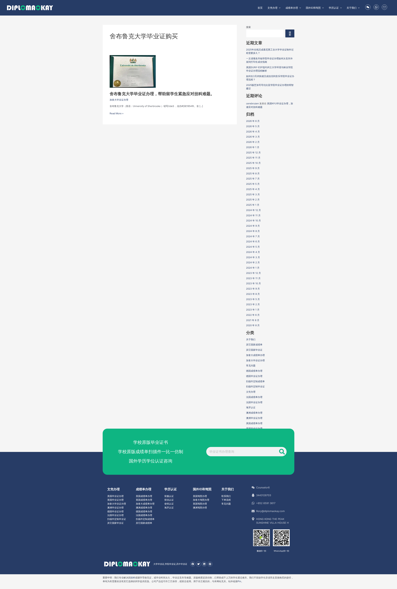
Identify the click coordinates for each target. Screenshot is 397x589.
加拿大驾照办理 (201, 499)
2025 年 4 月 (253, 189)
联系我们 (226, 496)
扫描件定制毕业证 (255, 386)
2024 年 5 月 (253, 246)
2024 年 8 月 (253, 231)
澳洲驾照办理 (200, 507)
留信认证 (169, 499)
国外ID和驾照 (202, 489)
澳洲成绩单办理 (254, 412)
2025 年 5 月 (253, 183)
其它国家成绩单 (254, 344)
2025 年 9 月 (253, 168)
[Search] (282, 451)
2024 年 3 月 (253, 257)
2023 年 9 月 (253, 288)
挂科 (133, 577)
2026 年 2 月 (253, 141)
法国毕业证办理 (254, 402)
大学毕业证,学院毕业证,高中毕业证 (170, 564)
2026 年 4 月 (253, 131)
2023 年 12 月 (253, 273)
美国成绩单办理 (254, 423)
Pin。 (240, 581)
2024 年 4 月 (253, 252)
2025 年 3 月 (253, 194)
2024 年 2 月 (253, 262)
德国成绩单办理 (254, 370)
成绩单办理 (143, 489)
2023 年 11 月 (253, 278)
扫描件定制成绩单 (255, 381)
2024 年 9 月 (253, 225)
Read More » (116, 114)
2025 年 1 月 (252, 204)
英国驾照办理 (200, 503)
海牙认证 (250, 407)
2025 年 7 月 (253, 178)
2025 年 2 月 (253, 199)
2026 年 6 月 (253, 121)
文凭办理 (250, 391)
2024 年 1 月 (252, 267)
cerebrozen (252, 103)
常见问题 (250, 365)
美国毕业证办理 (254, 428)
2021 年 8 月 (252, 320)
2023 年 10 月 (253, 283)
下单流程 (226, 499)
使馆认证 (169, 503)
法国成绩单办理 (254, 397)
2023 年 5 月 (253, 299)
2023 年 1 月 (252, 309)
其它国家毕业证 (254, 349)
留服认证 (169, 496)
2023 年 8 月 (253, 293)
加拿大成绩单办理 (255, 355)
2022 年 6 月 (253, 314)
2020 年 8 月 (253, 325)
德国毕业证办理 (254, 376)
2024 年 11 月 (253, 215)
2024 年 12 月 (253, 210)
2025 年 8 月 (253, 173)
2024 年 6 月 (253, 241)
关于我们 (250, 339)
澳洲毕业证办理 (254, 418)
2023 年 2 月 (253, 304)
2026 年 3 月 (253, 136)
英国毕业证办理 (115, 499)
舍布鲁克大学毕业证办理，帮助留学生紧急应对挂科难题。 (162, 93)
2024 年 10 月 (253, 220)
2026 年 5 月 (253, 126)
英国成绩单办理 (144, 499)
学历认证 (170, 489)
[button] (279, 8)
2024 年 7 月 (253, 236)
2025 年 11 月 (253, 157)
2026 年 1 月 (252, 147)
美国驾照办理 (200, 496)
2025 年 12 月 (253, 152)
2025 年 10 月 (253, 162)
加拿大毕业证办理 (119, 99)
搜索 (248, 27)
